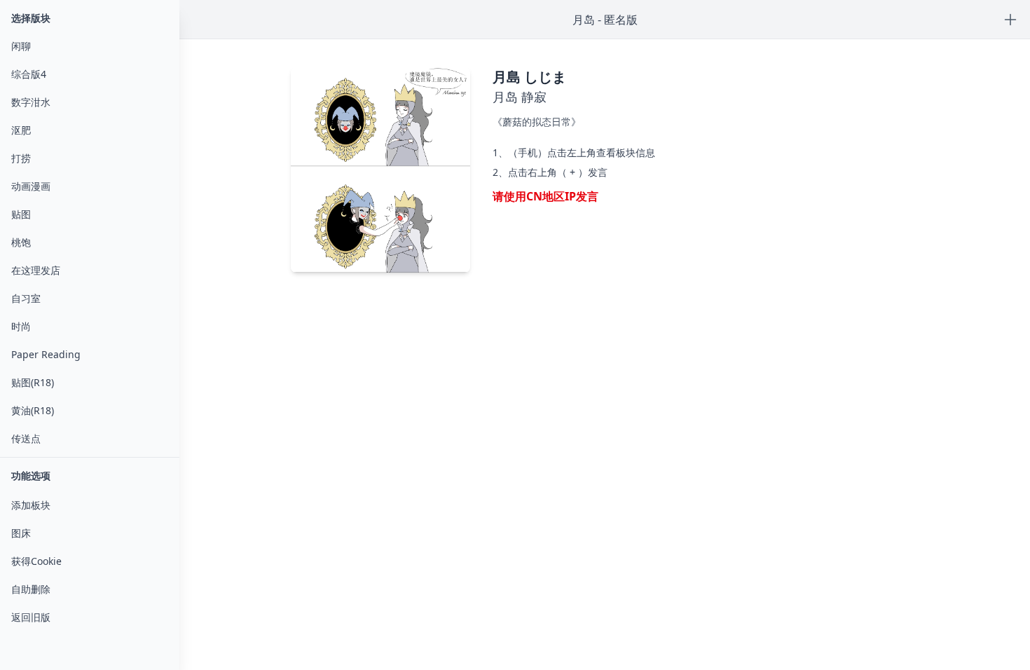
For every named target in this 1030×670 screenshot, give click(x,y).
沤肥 (21, 130)
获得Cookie (36, 561)
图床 (21, 533)
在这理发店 (35, 270)
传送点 (26, 438)
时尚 (21, 326)
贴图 (21, 214)
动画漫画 (30, 186)
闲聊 (21, 46)
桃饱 (21, 242)
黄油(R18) (32, 410)
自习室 (26, 298)
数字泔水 (30, 102)
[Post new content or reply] (1010, 20)
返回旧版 (30, 617)
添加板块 (30, 505)
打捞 (21, 158)
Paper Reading (46, 354)
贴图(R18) (32, 382)
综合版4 (28, 74)
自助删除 (30, 589)
